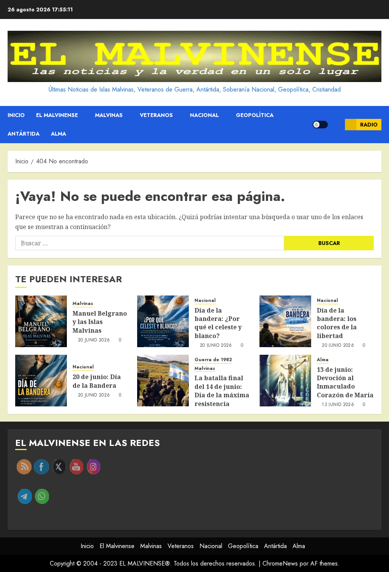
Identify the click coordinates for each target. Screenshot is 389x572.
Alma (58, 133)
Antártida (24, 133)
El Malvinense (57, 115)
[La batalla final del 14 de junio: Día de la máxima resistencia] (163, 380)
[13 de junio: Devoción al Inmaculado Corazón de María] (285, 380)
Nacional (204, 115)
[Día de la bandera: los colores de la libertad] (285, 321)
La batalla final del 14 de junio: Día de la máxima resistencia (221, 391)
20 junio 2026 (94, 340)
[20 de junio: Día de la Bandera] (41, 380)
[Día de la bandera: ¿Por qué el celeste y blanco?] (163, 321)
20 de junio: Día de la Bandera (97, 381)
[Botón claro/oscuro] (320, 124)
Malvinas (109, 115)
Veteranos (156, 115)
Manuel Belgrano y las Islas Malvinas (100, 322)
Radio (369, 124)
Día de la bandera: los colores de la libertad (337, 323)
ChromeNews (280, 563)
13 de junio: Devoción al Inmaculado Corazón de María (345, 382)
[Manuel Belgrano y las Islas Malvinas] (41, 321)
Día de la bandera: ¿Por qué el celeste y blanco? (218, 323)
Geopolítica (255, 115)
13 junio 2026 (338, 405)
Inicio (16, 115)
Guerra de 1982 (213, 360)
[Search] (336, 124)
